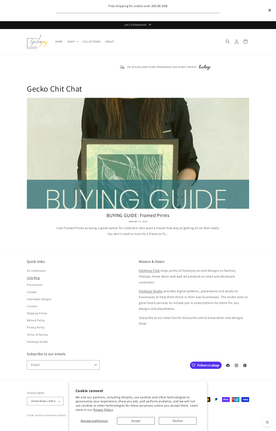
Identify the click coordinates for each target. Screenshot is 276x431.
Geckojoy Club (149, 271)
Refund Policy (36, 320)
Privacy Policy (103, 410)
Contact (32, 306)
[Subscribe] (95, 365)
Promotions (34, 285)
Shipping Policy (37, 313)
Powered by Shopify (55, 415)
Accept (135, 421)
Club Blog (33, 278)
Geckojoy (40, 415)
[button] (72, 41)
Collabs (32, 292)
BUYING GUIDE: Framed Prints (137, 215)
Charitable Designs (39, 299)
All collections (36, 271)
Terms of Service (37, 334)
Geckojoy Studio (37, 342)
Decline (178, 421)
